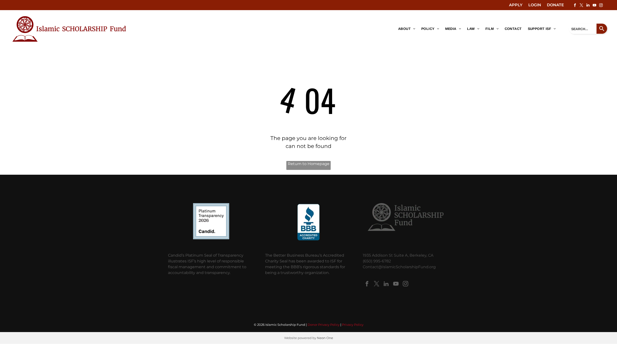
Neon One (325, 338)
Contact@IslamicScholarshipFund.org (399, 267)
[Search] (602, 28)
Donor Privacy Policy (324, 325)
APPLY (516, 5)
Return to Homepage (308, 163)
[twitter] (581, 5)
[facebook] (574, 5)
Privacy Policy (352, 325)
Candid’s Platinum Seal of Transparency (205, 255)
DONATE (555, 5)
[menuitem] (404, 29)
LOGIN (534, 5)
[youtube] (594, 5)
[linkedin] (587, 5)
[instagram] (601, 5)
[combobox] (583, 28)
